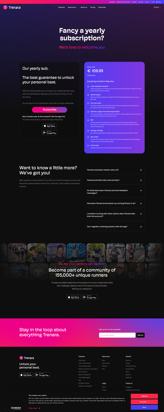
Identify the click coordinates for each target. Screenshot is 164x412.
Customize (143, 402)
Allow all (144, 396)
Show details (33, 408)
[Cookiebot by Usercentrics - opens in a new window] (16, 408)
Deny (144, 407)
